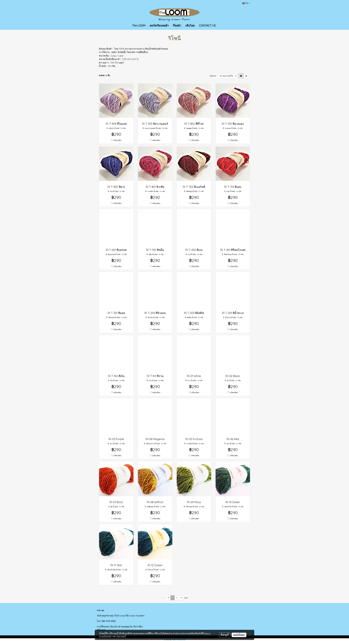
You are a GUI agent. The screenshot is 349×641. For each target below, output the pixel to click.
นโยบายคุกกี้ (121, 636)
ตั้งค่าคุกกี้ (224, 635)
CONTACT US (207, 25)
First (163, 598)
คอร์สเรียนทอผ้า (159, 25)
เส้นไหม (190, 25)
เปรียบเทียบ (117, 140)
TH (247, 3)
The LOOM (138, 25)
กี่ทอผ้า (177, 25)
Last (185, 598)
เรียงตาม (213, 76)
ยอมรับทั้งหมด (239, 635)
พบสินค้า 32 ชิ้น (104, 75)
